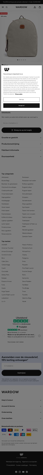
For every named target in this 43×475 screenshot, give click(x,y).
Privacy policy (18, 94)
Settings (21, 99)
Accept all (21, 105)
